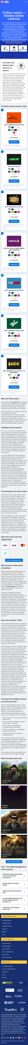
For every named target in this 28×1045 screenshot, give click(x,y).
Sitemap (4, 977)
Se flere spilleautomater (14, 861)
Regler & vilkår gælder (15, 145)
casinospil (15, 402)
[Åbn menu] (26, 2)
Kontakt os (5, 972)
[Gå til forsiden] (5, 2)
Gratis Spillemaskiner (7, 952)
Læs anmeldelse (14, 137)
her (23, 754)
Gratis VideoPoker (7, 957)
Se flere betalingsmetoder (14, 560)
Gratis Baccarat (6, 943)
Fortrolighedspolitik (7, 966)
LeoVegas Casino (6, 920)
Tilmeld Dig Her (14, 142)
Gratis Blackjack (6, 946)
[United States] (2, 1038)
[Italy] (13, 1038)
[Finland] (5, 1038)
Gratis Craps (5, 954)
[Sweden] (16, 1038)
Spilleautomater (11, 586)
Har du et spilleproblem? (8, 969)
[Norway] (25, 1038)
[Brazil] (8, 1038)
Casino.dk (4, 929)
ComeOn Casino (6, 923)
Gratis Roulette (6, 949)
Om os (4, 974)
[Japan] (10, 1038)
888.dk (4, 932)
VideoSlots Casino (7, 926)
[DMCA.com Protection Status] (7, 983)
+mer (3, 934)
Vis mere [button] (18, 186)
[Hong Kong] (22, 1038)
